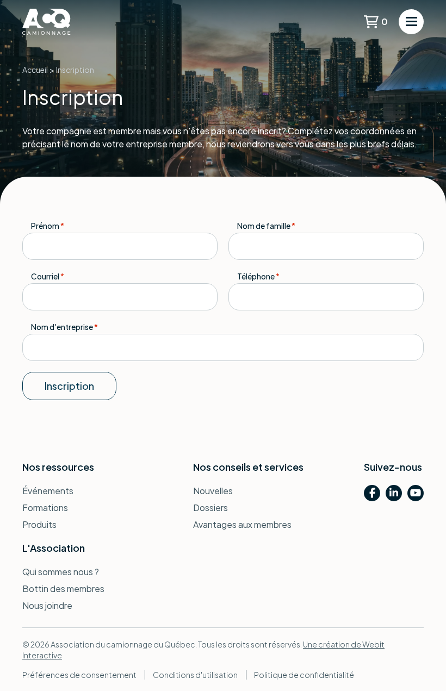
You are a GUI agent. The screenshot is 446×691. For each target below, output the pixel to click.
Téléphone (258, 276)
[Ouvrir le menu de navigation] (411, 21)
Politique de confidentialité (304, 675)
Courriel (47, 276)
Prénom (47, 226)
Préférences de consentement (79, 675)
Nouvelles (213, 490)
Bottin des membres (63, 588)
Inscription (69, 385)
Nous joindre (47, 605)
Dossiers (210, 507)
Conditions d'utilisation (195, 675)
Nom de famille (266, 226)
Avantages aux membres (242, 524)
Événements (47, 490)
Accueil (35, 69)
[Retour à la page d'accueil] (63, 21)
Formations (45, 507)
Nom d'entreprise (64, 327)
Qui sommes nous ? (60, 571)
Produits (39, 524)
